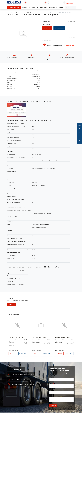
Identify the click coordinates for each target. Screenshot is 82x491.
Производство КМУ (33, 7)
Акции (41, 7)
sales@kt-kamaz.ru (51, 1)
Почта (50, 390)
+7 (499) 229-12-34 (70, 2)
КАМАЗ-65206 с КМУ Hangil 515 (62, 337)
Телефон (51, 383)
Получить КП (13, 353)
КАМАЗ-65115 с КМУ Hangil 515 (39, 337)
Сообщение (51, 396)
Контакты (61, 7)
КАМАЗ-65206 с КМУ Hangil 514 (16, 337)
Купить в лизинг (23, 353)
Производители (53, 7)
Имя (50, 377)
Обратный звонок (69, 3)
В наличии (24, 7)
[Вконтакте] (48, 3)
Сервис (46, 7)
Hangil (73, 32)
